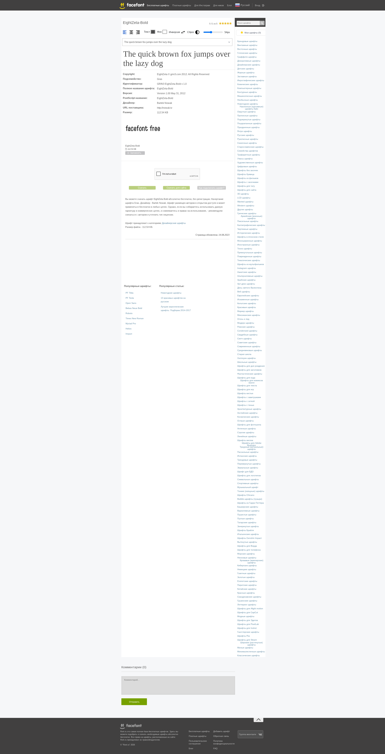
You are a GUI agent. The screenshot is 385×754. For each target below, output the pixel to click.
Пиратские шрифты (247, 585)
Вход (257, 5)
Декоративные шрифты (248, 61)
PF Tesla (130, 298)
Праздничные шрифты (248, 127)
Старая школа (244, 354)
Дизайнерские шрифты (174, 223)
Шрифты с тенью (245, 405)
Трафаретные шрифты (248, 155)
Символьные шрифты (248, 479)
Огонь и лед (243, 319)
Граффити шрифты (247, 57)
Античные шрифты (246, 428)
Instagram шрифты (246, 268)
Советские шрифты (246, 342)
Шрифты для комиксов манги (251, 381)
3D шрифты (243, 194)
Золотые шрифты (246, 577)
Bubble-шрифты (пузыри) (249, 499)
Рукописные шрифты (247, 139)
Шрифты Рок (243, 636)
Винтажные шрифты (247, 45)
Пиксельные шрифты (247, 221)
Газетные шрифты (246, 573)
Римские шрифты (246, 327)
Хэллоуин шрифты (246, 358)
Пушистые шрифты (246, 515)
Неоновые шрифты (246, 558)
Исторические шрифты (248, 233)
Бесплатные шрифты (158, 5)
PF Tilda (129, 293)
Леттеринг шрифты (246, 605)
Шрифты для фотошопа (249, 425)
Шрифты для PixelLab (248, 624)
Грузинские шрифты (247, 601)
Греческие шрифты (246, 213)
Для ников (218, 5)
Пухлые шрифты (245, 518)
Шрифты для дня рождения (251, 366)
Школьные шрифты (246, 362)
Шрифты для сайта (246, 190)
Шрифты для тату (246, 186)
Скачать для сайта (176, 187)
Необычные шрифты (247, 100)
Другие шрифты (245, 209)
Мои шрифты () (253, 33)
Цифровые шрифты (247, 166)
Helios (128, 329)
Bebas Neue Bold (134, 308)
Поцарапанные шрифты (249, 123)
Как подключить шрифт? (211, 188)
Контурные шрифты (247, 92)
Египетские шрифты (247, 581)
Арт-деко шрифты (246, 284)
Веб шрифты (243, 292)
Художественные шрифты (250, 162)
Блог (229, 5)
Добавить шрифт (221, 731)
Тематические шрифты (248, 260)
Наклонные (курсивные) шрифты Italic (251, 107)
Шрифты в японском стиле (250, 237)
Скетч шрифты (244, 339)
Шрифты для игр (245, 389)
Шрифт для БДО (245, 472)
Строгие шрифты (245, 432)
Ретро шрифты (244, 131)
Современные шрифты (248, 346)
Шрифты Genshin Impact (249, 538)
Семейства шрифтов (247, 151)
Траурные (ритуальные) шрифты (251, 448)
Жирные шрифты (245, 72)
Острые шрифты (245, 421)
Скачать (142, 187)
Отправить (134, 702)
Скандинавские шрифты (249, 597)
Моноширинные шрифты (249, 241)
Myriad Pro (131, 323)
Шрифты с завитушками (249, 397)
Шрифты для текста (247, 385)
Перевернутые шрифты (249, 464)
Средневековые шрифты (249, 350)
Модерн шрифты (245, 323)
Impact (129, 334)
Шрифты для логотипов (249, 475)
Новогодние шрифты (171, 293)
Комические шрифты (247, 84)
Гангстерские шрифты (248, 632)
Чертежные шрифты (247, 229)
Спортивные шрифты (247, 483)
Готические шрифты (247, 53)
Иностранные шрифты (248, 245)
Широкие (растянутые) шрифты (251, 643)
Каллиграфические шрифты (251, 225)
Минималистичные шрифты (251, 651)
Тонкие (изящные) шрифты (250, 491)
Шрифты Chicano (245, 495)
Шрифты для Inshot (247, 628)
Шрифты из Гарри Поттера (250, 503)
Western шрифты (245, 205)
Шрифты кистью (245, 393)
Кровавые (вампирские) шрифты (251, 561)
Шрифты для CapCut (247, 612)
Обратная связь (221, 736)
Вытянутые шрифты (247, 542)
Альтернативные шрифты (249, 276)
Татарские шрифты (246, 522)
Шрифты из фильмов (247, 178)
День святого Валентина (249, 288)
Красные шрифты (246, 593)
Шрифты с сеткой (246, 401)
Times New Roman (135, 318)
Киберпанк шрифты (247, 565)
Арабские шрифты (246, 280)
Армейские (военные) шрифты (251, 217)
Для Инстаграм (202, 5)
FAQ (215, 748)
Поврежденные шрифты (249, 256)
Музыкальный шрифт (247, 487)
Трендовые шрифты (247, 460)
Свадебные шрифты (247, 335)
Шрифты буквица (245, 174)
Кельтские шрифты (246, 303)
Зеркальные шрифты (247, 468)
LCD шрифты (243, 198)
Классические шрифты (248, 655)
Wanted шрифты (245, 202)
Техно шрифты (244, 249)
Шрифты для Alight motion (250, 608)
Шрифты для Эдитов (247, 620)
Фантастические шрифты (249, 374)
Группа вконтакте (247, 734)
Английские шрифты (247, 413)
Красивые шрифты (246, 307)
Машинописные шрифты (249, 96)
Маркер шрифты (245, 311)
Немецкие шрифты (246, 569)
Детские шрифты (245, 69)
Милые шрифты (245, 648)
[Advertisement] (177, 262)
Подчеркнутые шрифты (248, 119)
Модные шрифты (245, 616)
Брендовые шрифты (247, 41)
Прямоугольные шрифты (249, 252)
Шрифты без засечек (247, 170)
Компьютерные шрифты (249, 88)
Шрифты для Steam (247, 640)
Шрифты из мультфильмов (250, 264)
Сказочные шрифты (247, 143)
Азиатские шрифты (246, 272)
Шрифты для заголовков (249, 370)
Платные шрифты (181, 5)
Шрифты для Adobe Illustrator (251, 444)
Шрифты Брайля (245, 530)
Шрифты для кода (246, 378)
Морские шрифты (246, 554)
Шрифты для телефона (249, 550)
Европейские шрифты (248, 295)
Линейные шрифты (246, 436)
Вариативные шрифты (248, 511)
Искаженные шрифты (248, 299)
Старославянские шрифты (250, 147)
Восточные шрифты (247, 49)
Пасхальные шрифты (247, 452)
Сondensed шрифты (247, 331)
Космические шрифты (248, 417)
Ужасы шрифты (245, 159)
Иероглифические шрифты (250, 80)
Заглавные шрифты (247, 76)
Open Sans (131, 303)
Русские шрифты (245, 135)
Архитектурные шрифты (249, 409)
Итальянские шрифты (248, 534)
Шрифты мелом (245, 440)
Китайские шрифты (246, 589)
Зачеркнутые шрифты (248, 526)
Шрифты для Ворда (247, 546)
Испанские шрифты (247, 456)
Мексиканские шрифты (248, 315)
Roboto (129, 313)
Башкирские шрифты (247, 507)
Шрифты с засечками (247, 182)
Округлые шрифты (246, 112)
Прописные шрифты (247, 116)
